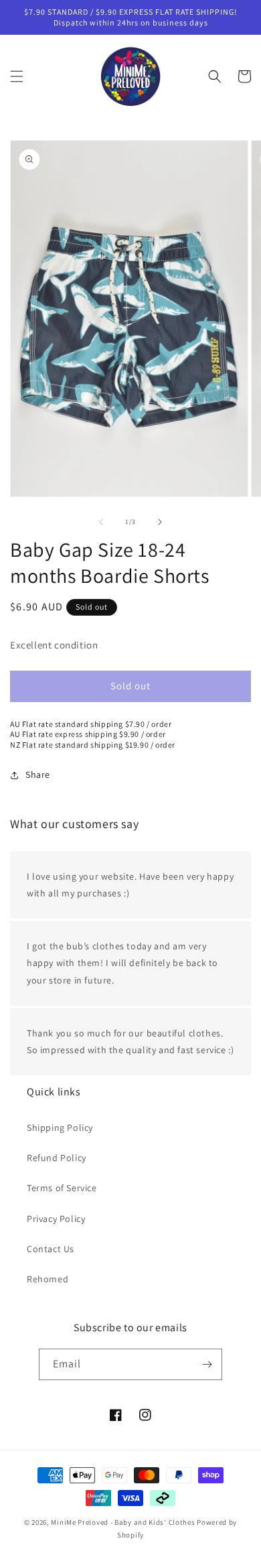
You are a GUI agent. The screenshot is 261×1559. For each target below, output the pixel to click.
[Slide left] (101, 522)
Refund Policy (56, 1158)
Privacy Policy (56, 1219)
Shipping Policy (60, 1128)
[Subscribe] (207, 1364)
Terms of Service (62, 1188)
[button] (16, 76)
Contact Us (50, 1249)
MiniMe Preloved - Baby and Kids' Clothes (123, 1522)
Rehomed (47, 1279)
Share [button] (37, 774)
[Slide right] (160, 522)
